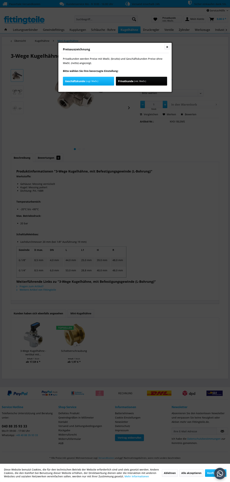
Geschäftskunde (81, 81)
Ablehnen (170, 473)
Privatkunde (132, 81)
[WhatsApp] (220, 473)
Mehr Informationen (137, 476)
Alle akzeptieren (191, 473)
